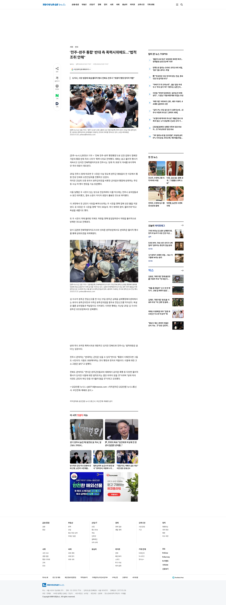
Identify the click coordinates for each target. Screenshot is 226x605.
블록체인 (94, 539)
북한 (163, 533)
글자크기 (57, 81)
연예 (116, 553)
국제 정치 (71, 556)
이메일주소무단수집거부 (100, 577)
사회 (111, 4)
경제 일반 (118, 527)
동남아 (124, 4)
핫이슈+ (141, 559)
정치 (105, 4)
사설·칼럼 (142, 527)
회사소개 (45, 577)
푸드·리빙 (118, 563)
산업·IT (92, 4)
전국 (76, 47)
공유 (57, 72)
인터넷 (94, 536)
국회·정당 (165, 530)
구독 (57, 99)
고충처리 (125, 577)
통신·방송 (95, 530)
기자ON (165, 565)
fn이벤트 (165, 561)
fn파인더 (142, 553)
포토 (163, 549)
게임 (93, 533)
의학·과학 (95, 542)
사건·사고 (45, 553)
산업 (93, 527)
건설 (69, 530)
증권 (43, 530)
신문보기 (165, 569)
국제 (117, 4)
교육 (43, 563)
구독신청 (115, 577)
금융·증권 (75, 4)
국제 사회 (71, 559)
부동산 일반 (72, 536)
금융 (43, 527)
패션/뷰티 (118, 556)
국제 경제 (71, 553)
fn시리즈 (142, 556)
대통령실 (165, 527)
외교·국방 (165, 536)
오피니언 (141, 4)
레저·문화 (118, 566)
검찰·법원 (45, 556)
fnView (165, 553)
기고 (140, 530)
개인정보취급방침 (70, 577)
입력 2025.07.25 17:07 (83, 64)
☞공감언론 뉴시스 (78, 387)
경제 (99, 4)
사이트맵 (135, 577)
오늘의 (156, 225)
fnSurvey (166, 557)
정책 (69, 527)
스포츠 (117, 559)
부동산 (84, 4)
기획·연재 (150, 4)
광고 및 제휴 (56, 577)
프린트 (57, 89)
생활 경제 (118, 530)
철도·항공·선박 (73, 533)
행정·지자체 (46, 559)
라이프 (132, 4)
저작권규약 (84, 577)
